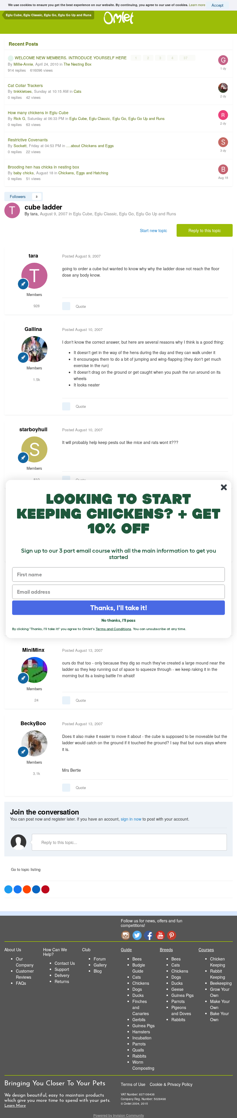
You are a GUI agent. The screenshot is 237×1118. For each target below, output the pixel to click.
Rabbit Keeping (217, 974)
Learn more (197, 4)
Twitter (137, 935)
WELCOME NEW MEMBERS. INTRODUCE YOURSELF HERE (71, 57)
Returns (62, 981)
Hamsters (141, 1031)
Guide (126, 949)
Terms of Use (133, 1084)
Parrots (139, 1044)
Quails (138, 1050)
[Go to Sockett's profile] (223, 142)
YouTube (160, 935)
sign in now (131, 819)
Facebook (148, 935)
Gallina (33, 329)
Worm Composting (143, 1065)
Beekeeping (221, 983)
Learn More (15, 1106)
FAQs (21, 983)
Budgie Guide (138, 968)
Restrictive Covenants (28, 139)
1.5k (36, 379)
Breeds (166, 949)
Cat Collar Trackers (25, 85)
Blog (98, 971)
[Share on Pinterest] (45, 889)
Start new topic (153, 230)
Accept (217, 5)
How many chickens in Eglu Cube (38, 112)
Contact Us (65, 963)
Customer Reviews (25, 974)
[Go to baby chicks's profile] (223, 169)
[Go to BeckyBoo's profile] (34, 743)
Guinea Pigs (143, 1025)
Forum (100, 959)
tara (33, 255)
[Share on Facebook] (18, 889)
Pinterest (171, 935)
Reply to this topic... (58, 842)
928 (36, 305)
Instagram (125, 935)
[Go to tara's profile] (12, 210)
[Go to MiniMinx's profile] (34, 670)
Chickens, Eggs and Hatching (83, 172)
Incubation (141, 1038)
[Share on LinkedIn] (36, 889)
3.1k (36, 773)
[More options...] (222, 256)
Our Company (25, 962)
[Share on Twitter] (8, 889)
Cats (78, 91)
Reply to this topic (204, 230)
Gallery (100, 965)
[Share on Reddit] (27, 889)
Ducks (138, 995)
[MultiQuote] (66, 306)
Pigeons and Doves (181, 1010)
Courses (206, 949)
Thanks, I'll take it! (118, 608)
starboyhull (33, 429)
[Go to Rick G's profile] (223, 115)
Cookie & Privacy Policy (171, 1084)
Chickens (140, 983)
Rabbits (139, 1056)
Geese (177, 989)
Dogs (137, 989)
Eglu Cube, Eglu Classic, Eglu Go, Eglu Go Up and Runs (117, 118)
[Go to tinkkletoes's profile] (223, 88)
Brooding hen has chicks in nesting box (43, 167)
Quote (81, 306)
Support (62, 969)
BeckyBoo (33, 723)
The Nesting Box (78, 64)
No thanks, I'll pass (118, 620)
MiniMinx (33, 650)
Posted (81, 256)
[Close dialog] (224, 487)
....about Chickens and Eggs (90, 145)
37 (186, 57)
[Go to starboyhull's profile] (34, 449)
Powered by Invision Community (118, 1115)
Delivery (62, 975)
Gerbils (138, 1019)
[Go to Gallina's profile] (34, 349)
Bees (137, 959)
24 (35, 700)
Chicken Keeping (217, 962)
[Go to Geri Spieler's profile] (223, 60)
